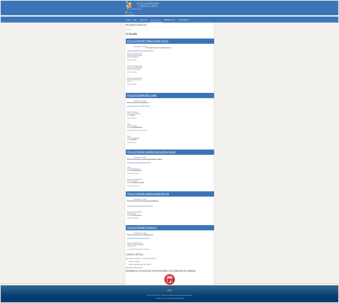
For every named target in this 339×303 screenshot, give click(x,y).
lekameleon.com (179, 298)
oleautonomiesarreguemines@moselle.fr (140, 206)
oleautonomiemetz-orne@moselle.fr (139, 106)
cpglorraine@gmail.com (135, 267)
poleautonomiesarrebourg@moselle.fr (139, 162)
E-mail (144, 46)
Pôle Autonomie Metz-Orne (142, 95)
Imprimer (137, 46)
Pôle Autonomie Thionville (142, 227)
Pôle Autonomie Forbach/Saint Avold (147, 41)
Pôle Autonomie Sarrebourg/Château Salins (151, 152)
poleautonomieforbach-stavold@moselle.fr (140, 51)
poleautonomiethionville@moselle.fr (138, 238)
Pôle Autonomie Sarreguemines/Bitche (148, 194)
